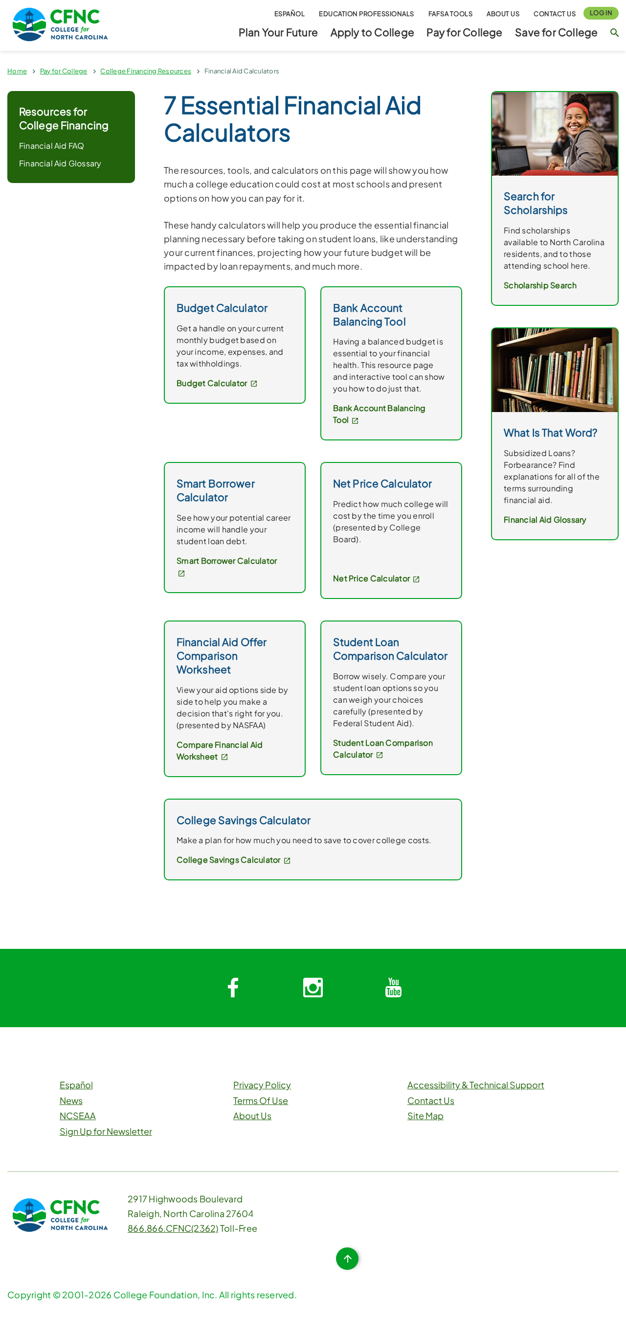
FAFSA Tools (450, 14)
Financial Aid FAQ (51, 145)
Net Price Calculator (372, 578)
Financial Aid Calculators (241, 71)
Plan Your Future (278, 32)
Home (17, 71)
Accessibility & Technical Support (475, 1084)
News (71, 1100)
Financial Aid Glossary (60, 163)
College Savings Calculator (229, 859)
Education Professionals (366, 14)
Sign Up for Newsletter (106, 1131)
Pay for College (464, 32)
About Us (503, 14)
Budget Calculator (213, 383)
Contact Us (555, 14)
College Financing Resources (145, 71)
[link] (555, 133)
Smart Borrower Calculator (227, 560)
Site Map (425, 1115)
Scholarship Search (540, 285)
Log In (601, 13)
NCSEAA (78, 1115)
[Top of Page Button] (347, 1258)
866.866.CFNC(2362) (173, 1228)
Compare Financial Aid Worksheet (220, 750)
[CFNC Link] (60, 23)
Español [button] (289, 14)
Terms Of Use (260, 1100)
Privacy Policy (262, 1084)
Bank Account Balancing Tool (379, 414)
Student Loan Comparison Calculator (383, 748)
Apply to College (372, 32)
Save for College (556, 32)
